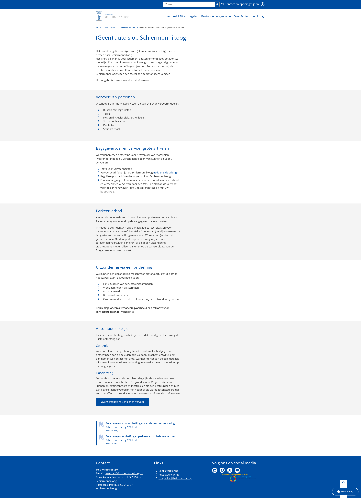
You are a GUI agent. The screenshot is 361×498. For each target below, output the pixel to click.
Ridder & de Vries (164, 172)
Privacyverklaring (169, 474)
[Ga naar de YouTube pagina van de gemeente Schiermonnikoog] (237, 470)
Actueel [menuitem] (172, 16)
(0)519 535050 (110, 469)
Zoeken (217, 4)
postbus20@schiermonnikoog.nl (124, 473)
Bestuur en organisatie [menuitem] (216, 16)
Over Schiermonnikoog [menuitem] (249, 16)
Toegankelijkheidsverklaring (175, 478)
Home (98, 27)
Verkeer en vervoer (127, 27)
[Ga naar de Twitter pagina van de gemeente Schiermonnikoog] (229, 470)
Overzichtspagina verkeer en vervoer (122, 401)
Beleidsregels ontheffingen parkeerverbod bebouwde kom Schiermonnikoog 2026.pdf (140, 440)
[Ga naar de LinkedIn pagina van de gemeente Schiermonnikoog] (214, 470)
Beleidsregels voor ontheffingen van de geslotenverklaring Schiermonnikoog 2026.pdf (140, 427)
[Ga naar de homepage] (113, 16)
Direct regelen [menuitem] (189, 16)
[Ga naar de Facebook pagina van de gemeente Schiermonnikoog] (222, 470)
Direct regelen (110, 27)
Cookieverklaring (168, 470)
